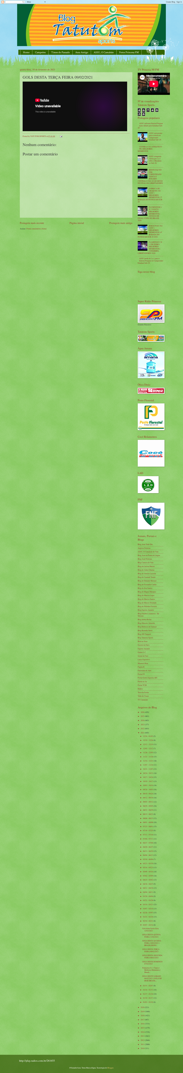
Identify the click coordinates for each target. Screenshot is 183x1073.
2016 (143, 1023)
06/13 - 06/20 (148, 851)
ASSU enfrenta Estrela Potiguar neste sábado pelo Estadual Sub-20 (150, 125)
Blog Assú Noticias (145, 559)
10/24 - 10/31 (148, 773)
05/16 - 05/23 (148, 867)
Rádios (140, 688)
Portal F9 (141, 674)
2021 (143, 732)
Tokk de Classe (143, 696)
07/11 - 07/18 (148, 834)
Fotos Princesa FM (129, 52)
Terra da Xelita (143, 692)
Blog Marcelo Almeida (146, 623)
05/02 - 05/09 (148, 875)
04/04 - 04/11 (148, 892)
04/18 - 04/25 (148, 884)
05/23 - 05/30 (148, 863)
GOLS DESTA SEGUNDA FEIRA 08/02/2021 (152, 956)
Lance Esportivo (144, 659)
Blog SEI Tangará (144, 634)
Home (26, 52)
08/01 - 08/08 (148, 822)
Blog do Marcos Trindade (147, 602)
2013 (143, 1036)
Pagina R (141, 667)
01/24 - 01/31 (148, 989)
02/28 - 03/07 (148, 912)
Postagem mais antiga (120, 223)
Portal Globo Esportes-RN (147, 677)
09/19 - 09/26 (148, 793)
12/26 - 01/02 (148, 736)
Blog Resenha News (145, 630)
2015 (143, 1028)
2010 (143, 1048)
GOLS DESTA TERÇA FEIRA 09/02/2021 (150, 950)
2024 (143, 720)
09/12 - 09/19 (148, 797)
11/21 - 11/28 (148, 756)
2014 (143, 1032)
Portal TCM (142, 685)
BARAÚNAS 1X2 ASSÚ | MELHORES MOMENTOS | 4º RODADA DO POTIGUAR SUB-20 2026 (150, 231)
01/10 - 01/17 (148, 998)
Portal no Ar (142, 681)
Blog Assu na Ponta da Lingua (149, 555)
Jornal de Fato (143, 656)
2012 (143, 1040)
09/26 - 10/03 (148, 789)
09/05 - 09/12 (148, 801)
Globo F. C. (142, 652)
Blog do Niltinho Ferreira (147, 606)
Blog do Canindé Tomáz (147, 577)
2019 (143, 1011)
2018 (143, 1015)
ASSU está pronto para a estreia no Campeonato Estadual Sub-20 (155, 136)
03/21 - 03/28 (148, 900)
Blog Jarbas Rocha (144, 619)
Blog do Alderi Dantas (146, 570)
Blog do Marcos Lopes (146, 595)
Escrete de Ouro (144, 645)
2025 (143, 716)
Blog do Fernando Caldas (147, 584)
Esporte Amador (144, 648)
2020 (143, 1007)
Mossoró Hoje (143, 663)
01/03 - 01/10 (148, 1002)
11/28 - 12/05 (148, 752)
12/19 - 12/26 (148, 740)
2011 (143, 1044)
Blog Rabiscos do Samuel (147, 626)
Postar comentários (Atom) (36, 228)
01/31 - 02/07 (148, 985)
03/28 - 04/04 (148, 896)
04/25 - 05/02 (148, 879)
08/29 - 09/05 (148, 806)
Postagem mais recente (32, 223)
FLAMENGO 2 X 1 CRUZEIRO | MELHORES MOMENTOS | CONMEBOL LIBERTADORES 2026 (150, 247)
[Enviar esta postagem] (61, 136)
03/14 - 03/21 (148, 904)
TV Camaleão (143, 699)
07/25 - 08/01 (148, 826)
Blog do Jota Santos (145, 588)
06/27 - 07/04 (148, 842)
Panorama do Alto (144, 670)
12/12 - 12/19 (148, 744)
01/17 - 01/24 (148, 994)
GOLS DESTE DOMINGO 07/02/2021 (152, 962)
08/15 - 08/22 (148, 814)
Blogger (110, 1067)
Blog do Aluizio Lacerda (147, 573)
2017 (143, 1019)
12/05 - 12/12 (148, 748)
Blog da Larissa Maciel (146, 566)
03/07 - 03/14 (148, 908)
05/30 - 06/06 (148, 859)
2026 (143, 712)
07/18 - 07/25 (148, 830)
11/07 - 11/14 (148, 765)
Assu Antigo (81, 52)
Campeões (40, 52)
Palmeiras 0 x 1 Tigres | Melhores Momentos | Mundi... (151, 969)
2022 (143, 728)
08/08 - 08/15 (148, 818)
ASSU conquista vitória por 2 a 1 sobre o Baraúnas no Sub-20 (155, 159)
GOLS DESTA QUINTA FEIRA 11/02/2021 (151, 935)
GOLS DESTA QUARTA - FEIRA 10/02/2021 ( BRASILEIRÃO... (152, 942)
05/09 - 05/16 (148, 871)
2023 (143, 724)
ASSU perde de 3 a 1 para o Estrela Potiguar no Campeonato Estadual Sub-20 (150, 260)
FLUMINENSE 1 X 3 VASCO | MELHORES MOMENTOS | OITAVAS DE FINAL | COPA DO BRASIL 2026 (150, 214)
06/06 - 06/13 (148, 855)
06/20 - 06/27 (148, 847)
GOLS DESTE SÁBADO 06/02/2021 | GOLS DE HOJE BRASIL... (152, 978)
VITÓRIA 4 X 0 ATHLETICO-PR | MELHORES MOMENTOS (150, 148)
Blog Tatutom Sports (145, 637)
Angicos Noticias (144, 548)
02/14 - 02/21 (148, 921)
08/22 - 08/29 (148, 810)
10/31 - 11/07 (148, 769)
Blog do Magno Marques (147, 591)
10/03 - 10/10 (148, 785)
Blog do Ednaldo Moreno (147, 580)
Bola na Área (142, 641)
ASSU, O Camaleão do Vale (148, 551)
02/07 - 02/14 (148, 925)
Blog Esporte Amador (146, 610)
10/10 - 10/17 (148, 781)
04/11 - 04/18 (148, 888)
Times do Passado (60, 52)
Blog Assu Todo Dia (145, 544)
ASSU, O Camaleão (104, 52)
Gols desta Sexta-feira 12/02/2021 (150, 929)
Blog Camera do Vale (146, 562)
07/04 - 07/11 (148, 838)
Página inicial (77, 223)
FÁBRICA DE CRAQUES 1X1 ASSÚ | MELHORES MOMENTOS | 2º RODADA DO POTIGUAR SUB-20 (150, 195)
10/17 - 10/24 (148, 777)
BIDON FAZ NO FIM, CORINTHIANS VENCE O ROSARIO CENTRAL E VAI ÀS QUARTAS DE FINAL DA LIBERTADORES (150, 176)
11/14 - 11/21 (148, 761)
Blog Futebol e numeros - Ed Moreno (148, 614)
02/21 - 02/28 (148, 916)
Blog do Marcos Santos (146, 599)
